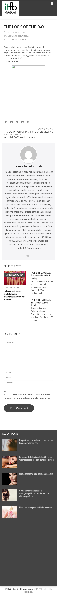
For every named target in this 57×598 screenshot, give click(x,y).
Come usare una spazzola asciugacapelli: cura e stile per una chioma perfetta (34, 493)
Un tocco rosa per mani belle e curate (35, 507)
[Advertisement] (28, 551)
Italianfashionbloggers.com (20, 589)
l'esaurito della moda (18, 36)
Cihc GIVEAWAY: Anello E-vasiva (19, 137)
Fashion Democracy (17, 40)
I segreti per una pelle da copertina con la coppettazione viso (36, 441)
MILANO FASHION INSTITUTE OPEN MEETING (30, 132)
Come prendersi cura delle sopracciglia (36, 474)
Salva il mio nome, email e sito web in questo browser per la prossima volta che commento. (27, 396)
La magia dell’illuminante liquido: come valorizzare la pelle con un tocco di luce (36, 458)
